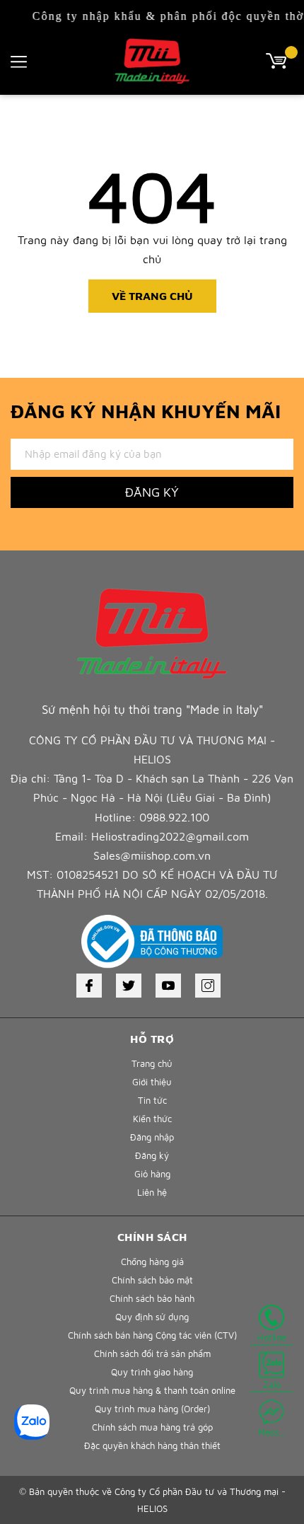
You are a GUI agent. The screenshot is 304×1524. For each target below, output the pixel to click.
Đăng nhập (152, 1137)
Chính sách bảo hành (152, 1298)
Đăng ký (152, 492)
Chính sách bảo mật (152, 1280)
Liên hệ (152, 1192)
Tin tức (152, 1100)
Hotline (271, 1337)
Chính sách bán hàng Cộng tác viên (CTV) (152, 1335)
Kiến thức (152, 1118)
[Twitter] (128, 986)
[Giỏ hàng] (279, 59)
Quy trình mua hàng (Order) (152, 1408)
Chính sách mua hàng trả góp (152, 1427)
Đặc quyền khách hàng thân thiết (152, 1445)
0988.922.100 (174, 817)
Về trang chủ (152, 295)
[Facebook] (89, 986)
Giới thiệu (152, 1081)
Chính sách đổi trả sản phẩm (152, 1353)
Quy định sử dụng (152, 1316)
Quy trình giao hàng (152, 1372)
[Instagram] (208, 986)
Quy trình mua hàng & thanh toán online (152, 1390)
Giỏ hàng (152, 1173)
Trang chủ (152, 1063)
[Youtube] (168, 986)
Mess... (271, 1432)
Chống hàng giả (152, 1261)
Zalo (272, 1384)
